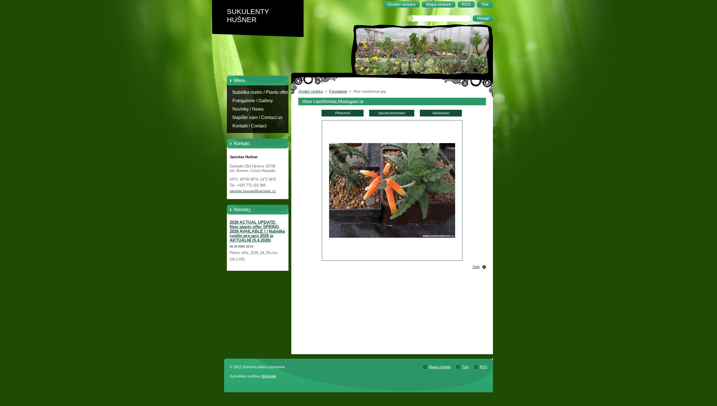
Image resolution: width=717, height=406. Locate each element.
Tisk (465, 367)
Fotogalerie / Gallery (252, 100)
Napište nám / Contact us (257, 117)
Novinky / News (248, 109)
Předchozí (342, 113)
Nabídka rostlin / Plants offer (260, 92)
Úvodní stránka (310, 91)
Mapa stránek (440, 367)
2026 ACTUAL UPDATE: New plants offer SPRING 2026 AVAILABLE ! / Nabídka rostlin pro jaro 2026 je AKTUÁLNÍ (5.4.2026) (257, 231)
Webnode (268, 376)
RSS (483, 367)
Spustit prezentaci (391, 113)
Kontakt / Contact (249, 125)
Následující (441, 113)
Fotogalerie (338, 91)
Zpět (476, 267)
